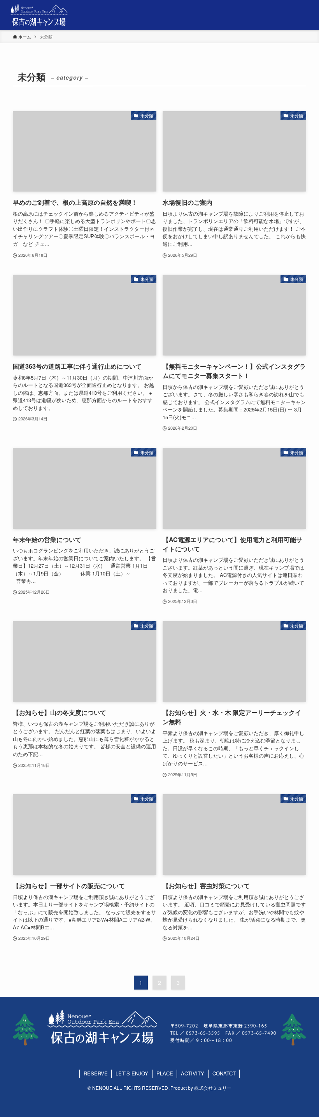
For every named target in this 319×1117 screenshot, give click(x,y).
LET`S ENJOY (132, 1073)
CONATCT (224, 1073)
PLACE (164, 1073)
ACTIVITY (192, 1073)
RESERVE (96, 1073)
